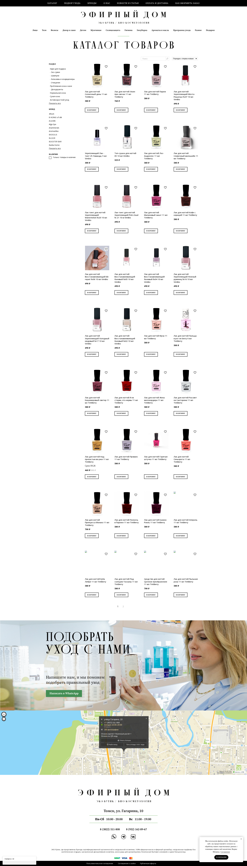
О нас (107, 3)
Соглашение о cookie (127, 863)
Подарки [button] (210, 30)
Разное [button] (198, 30)
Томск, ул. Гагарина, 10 (123, 811)
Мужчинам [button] (96, 30)
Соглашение (225, 852)
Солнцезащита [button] (113, 30)
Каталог (52, 3)
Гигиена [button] (128, 30)
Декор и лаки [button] (69, 30)
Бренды (92, 3)
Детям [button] (83, 30)
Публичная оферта (148, 863)
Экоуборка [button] (142, 30)
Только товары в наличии (64, 157)
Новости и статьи (128, 3)
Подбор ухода (72, 3)
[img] (123, 836)
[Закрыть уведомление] (241, 839)
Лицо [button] (35, 30)
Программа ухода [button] (182, 30)
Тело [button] (44, 30)
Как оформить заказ (187, 3)
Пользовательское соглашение (99, 863)
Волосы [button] (54, 30)
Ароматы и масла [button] (160, 30)
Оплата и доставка (157, 3)
